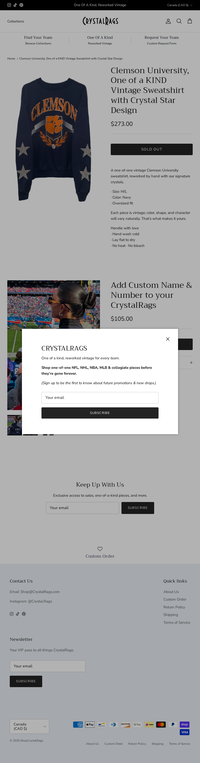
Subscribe (100, 413)
